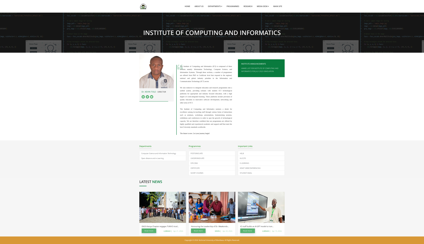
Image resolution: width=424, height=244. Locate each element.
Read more (149, 231)
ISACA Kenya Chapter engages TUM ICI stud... (160, 226)
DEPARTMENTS (214, 6)
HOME (187, 6)
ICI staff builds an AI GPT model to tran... (257, 226)
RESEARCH (248, 6)
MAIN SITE (277, 6)
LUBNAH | (168, 231)
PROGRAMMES (233, 6)
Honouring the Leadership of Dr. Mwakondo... (210, 226)
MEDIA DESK (262, 6)
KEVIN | (218, 231)
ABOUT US (199, 6)
